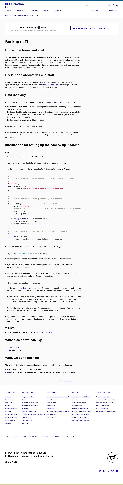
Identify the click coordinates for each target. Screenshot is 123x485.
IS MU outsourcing (102, 408)
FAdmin (45, 436)
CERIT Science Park (102, 405)
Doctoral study (26, 417)
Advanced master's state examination (33, 414)
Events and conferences (12, 414)
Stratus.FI (10, 372)
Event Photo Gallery (11, 417)
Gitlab (9, 350)
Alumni (103, 11)
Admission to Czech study (30, 405)
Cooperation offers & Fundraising (106, 411)
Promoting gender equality (79, 417)
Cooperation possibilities (103, 397)
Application (25, 408)
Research (52, 392)
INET (16, 436)
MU (25, 436)
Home (67, 436)
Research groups (52, 402)
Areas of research (52, 400)
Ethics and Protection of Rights (80, 414)
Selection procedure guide (79, 402)
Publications (50, 408)
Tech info (34, 436)
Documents (8, 411)
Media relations (10, 420)
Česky (115, 5)
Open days (25, 423)
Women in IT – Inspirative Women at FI (82, 411)
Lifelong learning (27, 420)
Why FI (24, 400)
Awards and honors (11, 408)
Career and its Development (79, 408)
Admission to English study (30, 402)
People (7, 400)
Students (94, 11)
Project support (51, 417)
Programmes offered (28, 397)
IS (8, 436)
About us (10, 392)
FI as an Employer (76, 405)
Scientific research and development (58, 397)
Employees (113, 11)
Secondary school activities (104, 402)
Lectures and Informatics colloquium (58, 411)
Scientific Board (51, 414)
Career (74, 392)
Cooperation (103, 392)
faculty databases (13, 347)
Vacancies (74, 400)
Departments (9, 402)
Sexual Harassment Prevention (80, 420)
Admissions (28, 392)
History (7, 405)
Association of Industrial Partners (106, 400)
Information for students (29, 411)
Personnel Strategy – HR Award (80, 397)
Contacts (8, 423)
